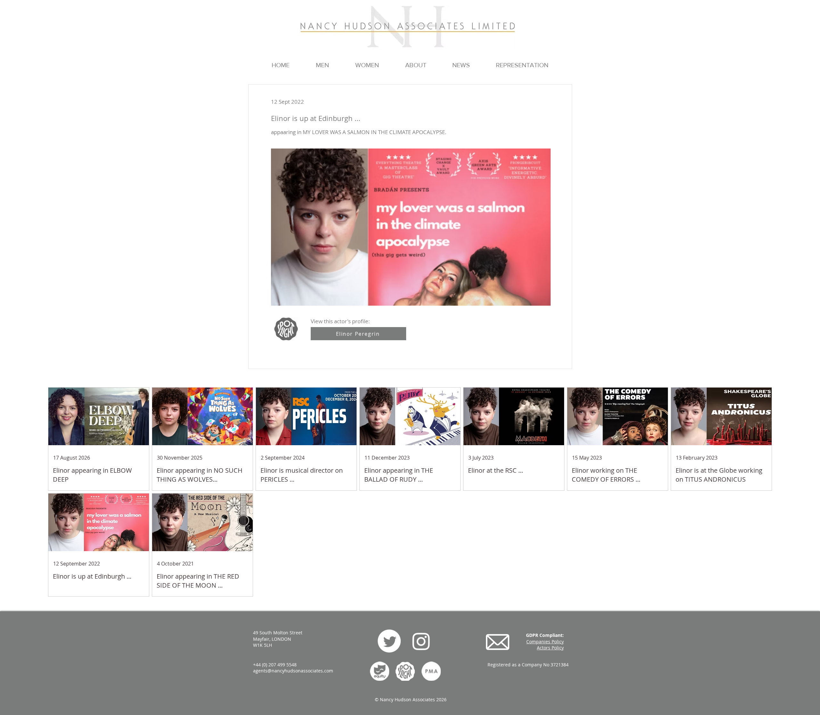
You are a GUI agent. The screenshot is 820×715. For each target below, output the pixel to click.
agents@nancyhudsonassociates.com (293, 671)
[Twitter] (389, 641)
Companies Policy (545, 642)
